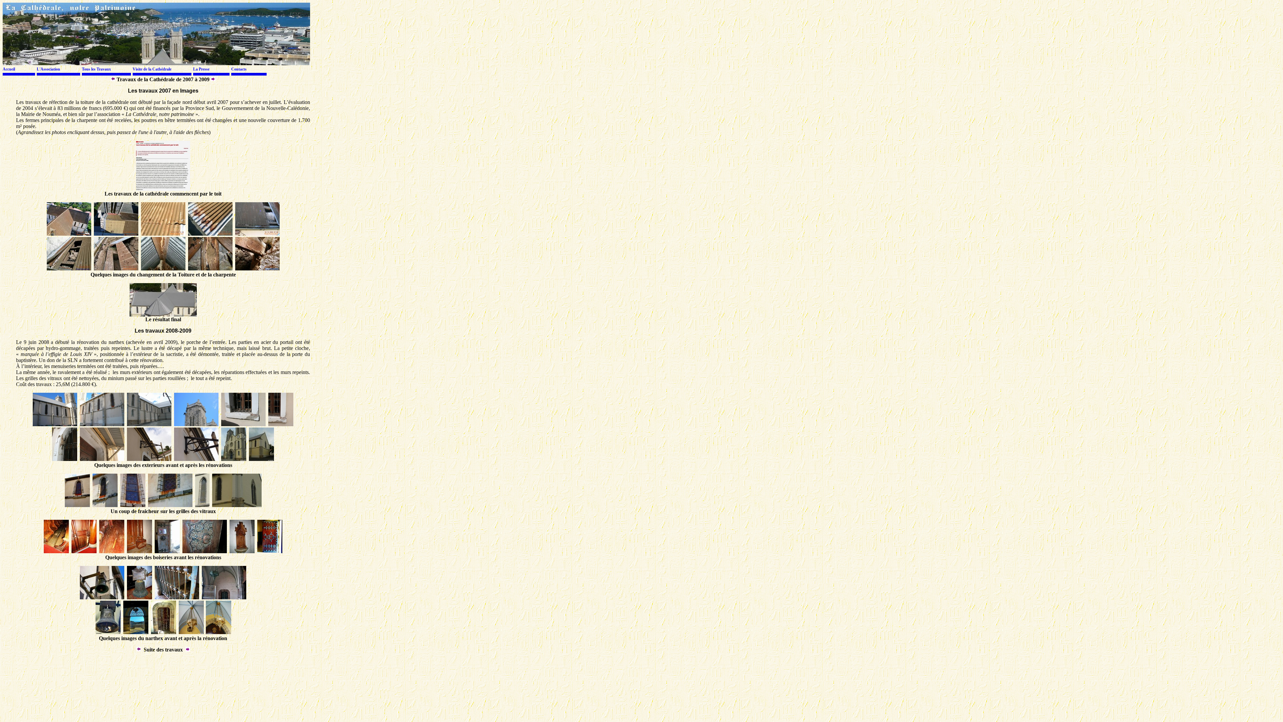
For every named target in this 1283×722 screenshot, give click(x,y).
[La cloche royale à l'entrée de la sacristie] (102, 597)
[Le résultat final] (234, 459)
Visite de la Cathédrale (152, 69)
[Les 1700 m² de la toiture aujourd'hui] (163, 315)
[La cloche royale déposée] (139, 597)
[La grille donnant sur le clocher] (163, 632)
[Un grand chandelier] (218, 632)
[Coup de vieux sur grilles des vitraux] (77, 505)
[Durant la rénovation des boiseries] (56, 551)
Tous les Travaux (96, 69)
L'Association (48, 69)
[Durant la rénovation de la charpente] (69, 234)
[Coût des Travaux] (113, 79)
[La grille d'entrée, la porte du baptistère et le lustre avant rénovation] (224, 597)
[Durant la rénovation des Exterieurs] (55, 424)
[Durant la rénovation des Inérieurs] (116, 234)
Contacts (239, 69)
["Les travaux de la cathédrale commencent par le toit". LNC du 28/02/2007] (163, 189)
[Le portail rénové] (270, 551)
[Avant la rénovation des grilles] (105, 505)
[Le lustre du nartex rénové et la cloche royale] (191, 632)
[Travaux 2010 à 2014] (213, 79)
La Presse (201, 69)
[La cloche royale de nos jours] (108, 632)
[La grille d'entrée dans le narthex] (177, 597)
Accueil (9, 69)
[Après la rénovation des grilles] (202, 505)
